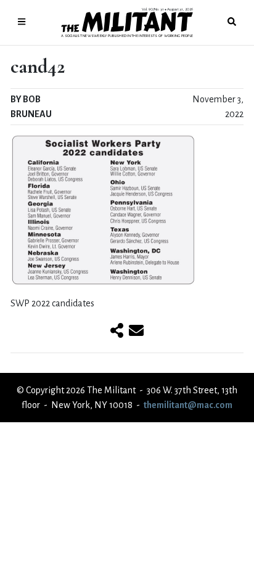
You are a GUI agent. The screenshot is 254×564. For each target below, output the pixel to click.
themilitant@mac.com (188, 405)
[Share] (116, 331)
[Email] (136, 331)
